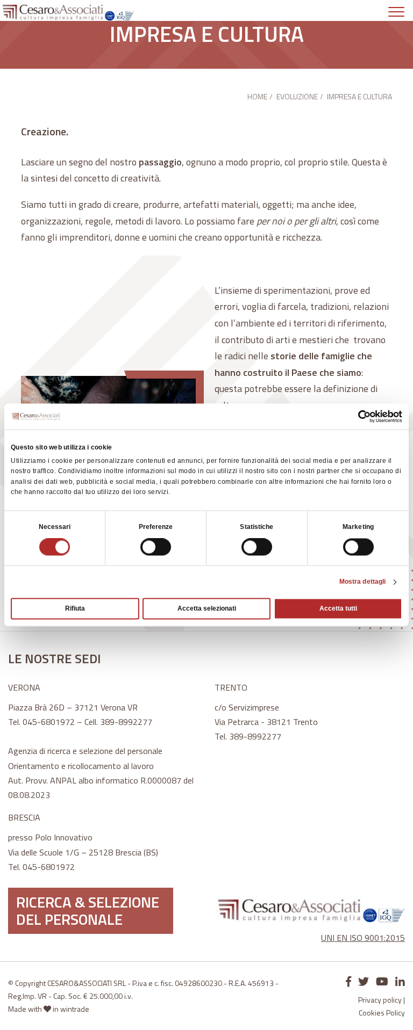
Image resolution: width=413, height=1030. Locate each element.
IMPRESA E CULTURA (359, 96)
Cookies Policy (382, 1012)
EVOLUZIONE (297, 96)
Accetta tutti (338, 609)
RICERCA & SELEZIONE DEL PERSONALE (87, 910)
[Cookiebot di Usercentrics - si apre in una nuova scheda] (355, 416)
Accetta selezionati (206, 609)
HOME (257, 96)
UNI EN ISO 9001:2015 (363, 937)
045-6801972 (49, 721)
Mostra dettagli (362, 582)
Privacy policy (380, 999)
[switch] (155, 547)
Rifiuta (75, 609)
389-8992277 (126, 721)
